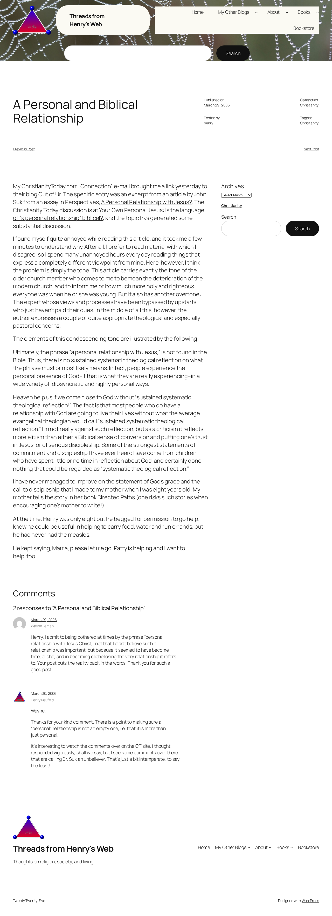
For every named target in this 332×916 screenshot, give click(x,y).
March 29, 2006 (44, 619)
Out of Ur (49, 194)
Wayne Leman (42, 625)
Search (233, 53)
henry (208, 122)
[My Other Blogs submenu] (256, 12)
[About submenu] (287, 12)
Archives (232, 186)
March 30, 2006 (44, 693)
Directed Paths (116, 497)
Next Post (311, 148)
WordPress (310, 900)
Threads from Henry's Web (87, 20)
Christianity (309, 105)
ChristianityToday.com (50, 186)
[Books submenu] (317, 12)
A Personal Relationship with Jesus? (146, 202)
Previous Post (24, 148)
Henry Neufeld (42, 699)
